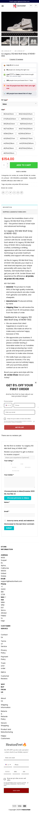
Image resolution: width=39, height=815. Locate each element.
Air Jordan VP (6, 51)
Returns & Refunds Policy (4, 715)
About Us (3, 699)
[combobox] (8, 764)
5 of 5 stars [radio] (8, 470)
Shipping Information (5, 706)
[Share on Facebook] (7, 192)
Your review (9, 475)
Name (7, 502)
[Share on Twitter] (10, 192)
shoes (26, 184)
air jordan (8, 184)
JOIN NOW (16, 790)
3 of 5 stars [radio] (8, 467)
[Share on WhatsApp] (3, 192)
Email (6, 511)
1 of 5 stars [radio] (7, 464)
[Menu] (2, 6)
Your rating (8, 461)
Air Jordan (12, 175)
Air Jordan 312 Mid (22, 175)
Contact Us (4, 636)
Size (3, 110)
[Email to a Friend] (14, 192)
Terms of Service (4, 643)
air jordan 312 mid (18, 184)
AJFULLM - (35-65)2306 (11, 178)
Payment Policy (4, 657)
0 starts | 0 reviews (16, 59)
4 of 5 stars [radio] (21, 467)
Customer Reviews (5, 677)
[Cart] (36, 6)
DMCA (3, 672)
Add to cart (24, 165)
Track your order (3, 665)
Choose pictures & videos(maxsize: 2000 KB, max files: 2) (19, 492)
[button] (35, 25)
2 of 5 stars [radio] (16, 464)
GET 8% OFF (19, 427)
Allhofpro (10, 181)
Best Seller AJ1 (18, 181)
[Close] (36, 382)
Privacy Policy (4, 651)
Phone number (8, 401)
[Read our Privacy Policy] (28, 783)
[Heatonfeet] (19, 6)
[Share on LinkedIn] (21, 192)
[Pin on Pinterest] (18, 192)
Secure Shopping (5, 724)
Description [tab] (7, 207)
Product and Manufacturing (7, 730)
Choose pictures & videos (18, 498)
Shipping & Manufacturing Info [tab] (14, 212)
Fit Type (4, 100)
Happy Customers (5, 737)
